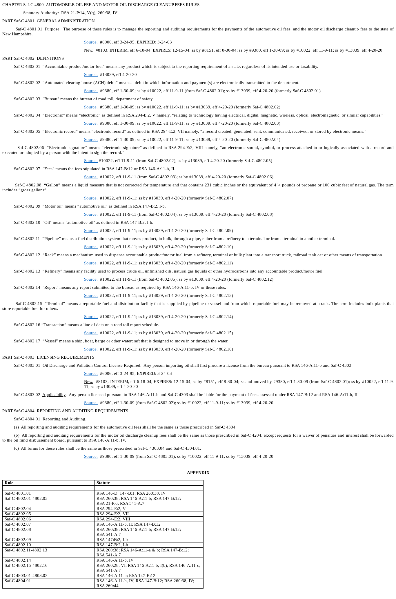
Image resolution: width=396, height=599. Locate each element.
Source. (91, 90)
